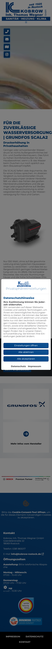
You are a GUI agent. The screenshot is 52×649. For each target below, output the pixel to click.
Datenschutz (18, 366)
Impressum (34, 366)
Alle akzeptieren (26, 358)
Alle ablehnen (26, 352)
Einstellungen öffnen (26, 345)
